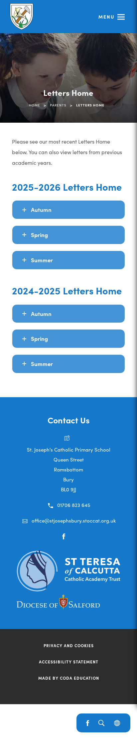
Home (34, 105)
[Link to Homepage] (22, 16)
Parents (58, 105)
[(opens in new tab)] (68, 589)
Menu (106, 16)
